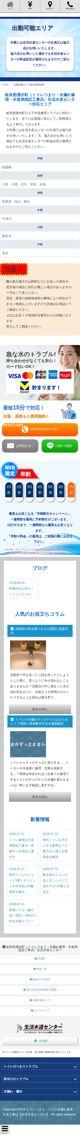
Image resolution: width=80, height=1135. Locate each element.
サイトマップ (41, 1010)
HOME (41, 958)
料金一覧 (42, 968)
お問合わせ (23, 446)
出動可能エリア (41, 1000)
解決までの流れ (41, 979)
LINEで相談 (64, 446)
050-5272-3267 (12, 425)
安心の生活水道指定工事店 (41, 989)
